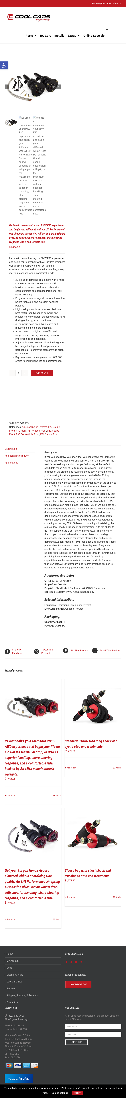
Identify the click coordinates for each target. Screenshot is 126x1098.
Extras (72, 35)
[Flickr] (81, 962)
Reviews (10, 988)
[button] (4, 65)
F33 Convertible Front (27, 434)
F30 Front (21, 430)
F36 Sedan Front (49, 434)
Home (9, 954)
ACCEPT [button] (77, 1093)
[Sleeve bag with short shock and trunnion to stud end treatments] (93, 836)
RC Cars (45, 35)
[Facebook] (66, 962)
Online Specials (93, 35)
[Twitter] (71, 962)
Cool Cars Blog (14, 981)
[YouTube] (76, 962)
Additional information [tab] (17, 455)
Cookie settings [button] (60, 1093)
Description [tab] (11, 448)
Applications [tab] (11, 462)
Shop (9, 967)
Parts (29, 35)
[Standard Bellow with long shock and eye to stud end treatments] (93, 707)
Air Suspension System (34, 427)
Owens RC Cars (14, 974)
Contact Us (12, 1002)
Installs (59, 35)
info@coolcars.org (18, 1019)
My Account (12, 960)
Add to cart (42, 372)
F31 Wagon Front (37, 430)
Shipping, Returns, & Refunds (22, 995)
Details (58, 795)
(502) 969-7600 (16, 1015)
